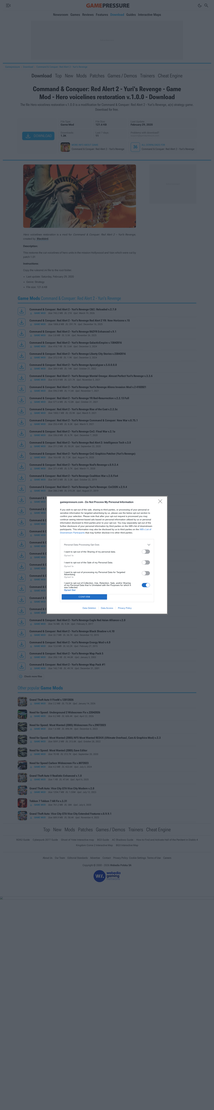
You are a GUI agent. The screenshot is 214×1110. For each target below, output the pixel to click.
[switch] (146, 552)
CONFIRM (84, 597)
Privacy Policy (125, 608)
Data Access (107, 608)
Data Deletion (89, 608)
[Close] (161, 502)
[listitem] (107, 544)
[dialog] (107, 555)
